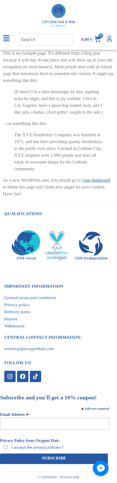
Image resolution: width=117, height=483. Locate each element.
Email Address (14, 414)
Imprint (10, 319)
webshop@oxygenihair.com (29, 348)
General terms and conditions (30, 297)
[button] (9, 39)
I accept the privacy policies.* (36, 447)
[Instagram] (10, 376)
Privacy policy (17, 304)
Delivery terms (17, 312)
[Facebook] (22, 376)
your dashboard (96, 180)
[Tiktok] (35, 376)
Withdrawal (14, 326)
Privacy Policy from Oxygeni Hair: (30, 441)
